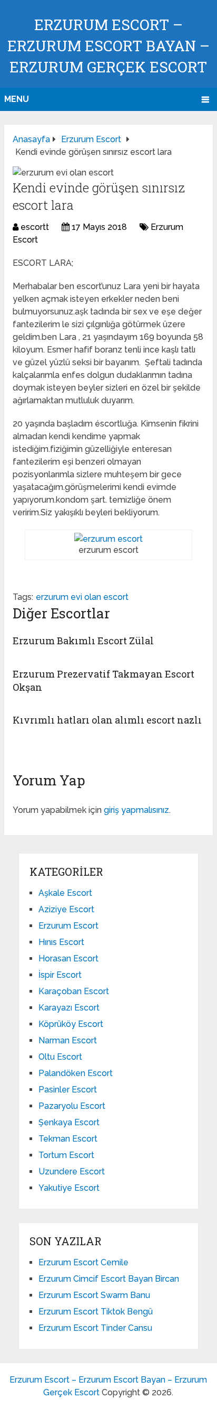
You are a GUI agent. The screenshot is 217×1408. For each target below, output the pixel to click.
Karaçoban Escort (73, 991)
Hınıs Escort (61, 942)
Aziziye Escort (66, 909)
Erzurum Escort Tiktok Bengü (95, 1312)
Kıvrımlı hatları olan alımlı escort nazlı (107, 720)
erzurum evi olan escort (82, 597)
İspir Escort (60, 975)
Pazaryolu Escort (71, 1106)
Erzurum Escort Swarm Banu (94, 1295)
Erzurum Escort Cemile (83, 1262)
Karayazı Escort (69, 1008)
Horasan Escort (68, 958)
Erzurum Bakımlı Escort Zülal (83, 640)
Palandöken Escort (75, 1073)
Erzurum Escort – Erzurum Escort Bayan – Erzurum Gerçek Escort (108, 46)
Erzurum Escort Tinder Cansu (95, 1328)
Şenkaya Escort (69, 1122)
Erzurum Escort (68, 926)
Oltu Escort (60, 1057)
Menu (16, 99)
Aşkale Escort (65, 893)
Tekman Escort (67, 1139)
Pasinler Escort (67, 1090)
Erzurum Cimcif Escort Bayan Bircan (108, 1279)
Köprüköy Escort (70, 1024)
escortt (35, 227)
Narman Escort (67, 1040)
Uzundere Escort (71, 1171)
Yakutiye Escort (69, 1188)
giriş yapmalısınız (136, 810)
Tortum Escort (66, 1155)
